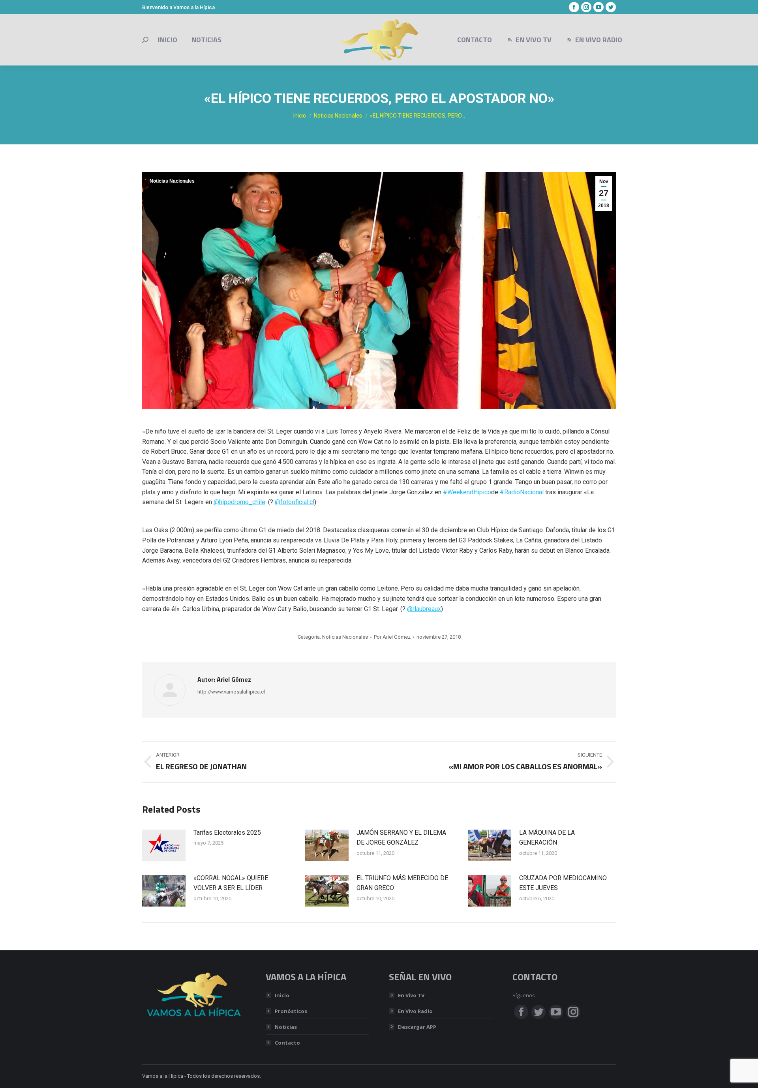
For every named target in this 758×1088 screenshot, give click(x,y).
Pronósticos (291, 1011)
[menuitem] (167, 39)
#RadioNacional (522, 492)
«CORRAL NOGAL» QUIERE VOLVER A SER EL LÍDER (230, 883)
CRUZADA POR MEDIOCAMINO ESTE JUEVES (563, 883)
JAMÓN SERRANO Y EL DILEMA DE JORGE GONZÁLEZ (401, 838)
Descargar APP (417, 1026)
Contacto (287, 1042)
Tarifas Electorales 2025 (227, 832)
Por (392, 637)
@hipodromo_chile (239, 502)
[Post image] (164, 845)
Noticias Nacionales (172, 181)
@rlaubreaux (424, 609)
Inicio (282, 995)
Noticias (286, 1026)
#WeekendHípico (467, 492)
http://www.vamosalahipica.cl (231, 692)
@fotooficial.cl (294, 502)
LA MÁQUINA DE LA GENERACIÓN (547, 838)
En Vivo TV (411, 995)
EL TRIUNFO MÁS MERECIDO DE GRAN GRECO (402, 883)
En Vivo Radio (415, 1011)
